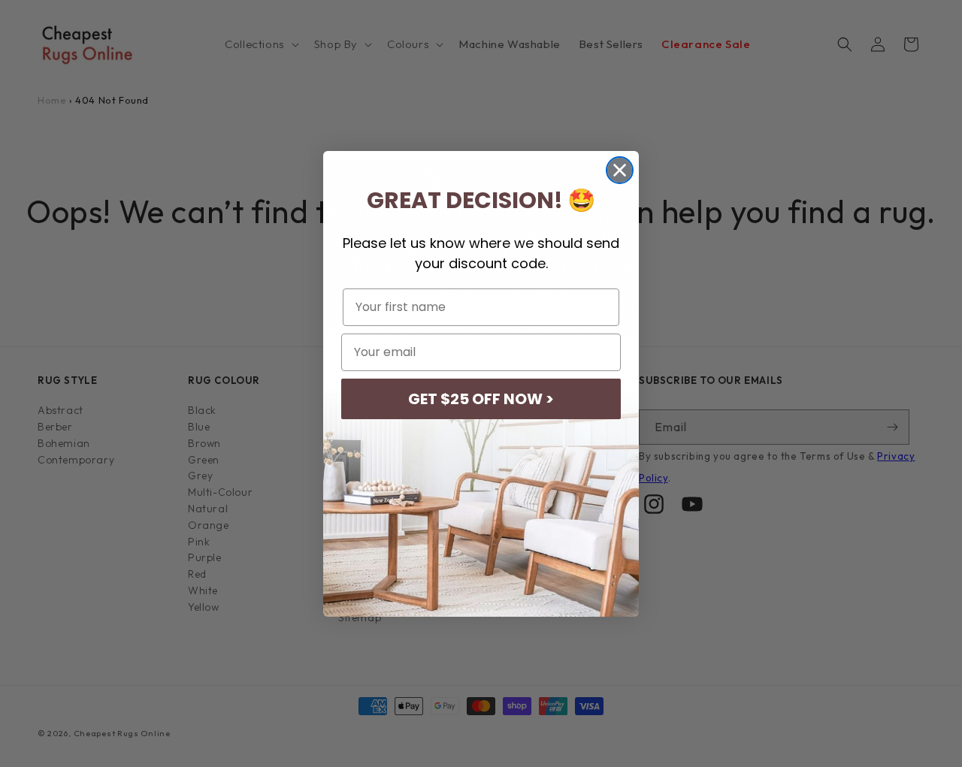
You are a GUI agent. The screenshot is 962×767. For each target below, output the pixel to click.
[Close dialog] (620, 170)
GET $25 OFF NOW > (481, 398)
